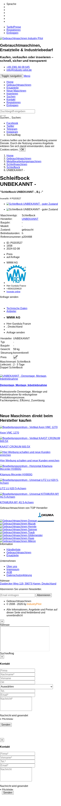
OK (22, 149)
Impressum (13, 569)
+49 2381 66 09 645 (18, 67)
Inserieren (12, 93)
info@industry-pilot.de (19, 70)
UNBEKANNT (30, 219)
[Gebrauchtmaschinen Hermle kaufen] (18, 526)
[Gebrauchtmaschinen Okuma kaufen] (46, 520)
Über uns (12, 566)
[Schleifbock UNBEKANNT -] (32, 204)
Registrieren (14, 30)
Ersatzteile (13, 87)
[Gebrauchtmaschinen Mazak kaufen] (18, 523)
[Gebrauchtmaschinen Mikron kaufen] (18, 541)
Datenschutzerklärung (19, 575)
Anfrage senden (16, 332)
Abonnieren (43, 595)
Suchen (11, 96)
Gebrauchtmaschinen (19, 85)
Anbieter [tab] (11, 311)
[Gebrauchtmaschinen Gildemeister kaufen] (21, 535)
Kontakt (11, 99)
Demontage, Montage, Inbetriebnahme (23, 385)
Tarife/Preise (14, 27)
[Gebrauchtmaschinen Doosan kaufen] (19, 520)
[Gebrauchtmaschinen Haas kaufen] (17, 538)
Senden (5, 724)
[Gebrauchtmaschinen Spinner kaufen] (18, 529)
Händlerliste (13, 549)
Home (10, 82)
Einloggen (12, 32)
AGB (9, 572)
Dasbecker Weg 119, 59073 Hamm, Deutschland (28, 583)
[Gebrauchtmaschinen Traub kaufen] (17, 532)
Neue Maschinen (16, 90)
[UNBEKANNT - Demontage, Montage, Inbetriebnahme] (30, 378)
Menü (27, 76)
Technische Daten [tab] (17, 308)
